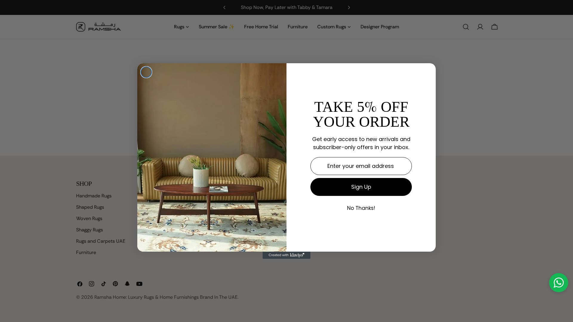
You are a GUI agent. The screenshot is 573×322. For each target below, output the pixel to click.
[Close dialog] (146, 72)
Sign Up (361, 187)
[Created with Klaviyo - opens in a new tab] (286, 255)
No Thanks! (361, 208)
